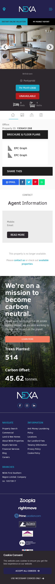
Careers (6, 457)
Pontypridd (29, 80)
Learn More (27, 339)
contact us (19, 260)
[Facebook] (20, 405)
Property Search (9, 428)
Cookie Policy (34, 453)
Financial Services (10, 449)
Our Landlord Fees (36, 441)
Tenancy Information (37, 445)
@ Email (10, 182)
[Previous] (5, 47)
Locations (32, 436)
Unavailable (27, 96)
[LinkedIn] (34, 405)
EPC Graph (20, 148)
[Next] (50, 47)
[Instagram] (27, 405)
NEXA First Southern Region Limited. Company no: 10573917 (14, 477)
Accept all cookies (26, 570)
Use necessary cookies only (26, 578)
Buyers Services (9, 445)
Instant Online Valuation (14, 21)
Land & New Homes (11, 436)
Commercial (8, 432)
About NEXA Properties (13, 441)
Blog (4, 453)
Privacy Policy (34, 449)
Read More (18, 235)
